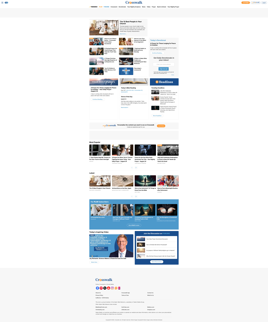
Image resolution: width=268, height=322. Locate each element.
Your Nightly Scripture (134, 7)
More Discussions (157, 261)
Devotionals (122, 7)
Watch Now (94, 262)
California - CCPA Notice (102, 297)
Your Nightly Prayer (173, 7)
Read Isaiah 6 (124, 107)
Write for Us (150, 295)
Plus (100, 7)
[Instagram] (112, 288)
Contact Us (150, 292)
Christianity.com (100, 309)
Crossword (114, 7)
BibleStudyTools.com (101, 307)
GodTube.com (125, 307)
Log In (264, 2)
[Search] (6, 2)
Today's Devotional (158, 40)
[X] (104, 288)
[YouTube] (108, 288)
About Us (98, 292)
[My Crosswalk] (255, 2)
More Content (134, 225)
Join (245, 2)
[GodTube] (119, 288)
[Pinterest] (101, 288)
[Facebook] (97, 288)
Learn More (161, 126)
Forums (106, 7)
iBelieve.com (150, 307)
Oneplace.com (151, 309)
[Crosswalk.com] (134, 2)
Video (148, 7)
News (143, 7)
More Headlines (157, 115)
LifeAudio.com (125, 309)
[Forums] (116, 288)
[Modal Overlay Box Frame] (164, 66)
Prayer (154, 7)
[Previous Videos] (132, 167)
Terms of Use (125, 295)
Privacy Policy (99, 295)
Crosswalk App (126, 292)
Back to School (161, 7)
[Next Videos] (136, 167)
